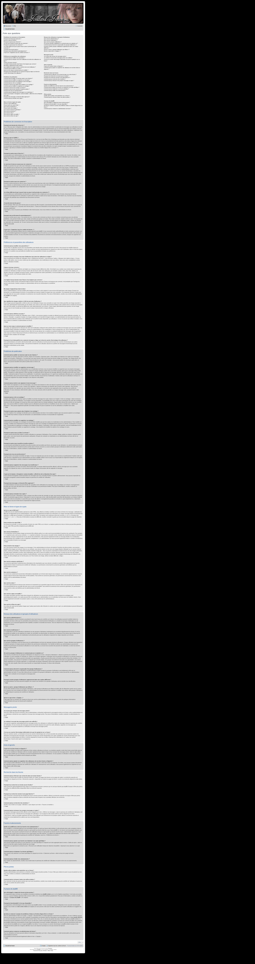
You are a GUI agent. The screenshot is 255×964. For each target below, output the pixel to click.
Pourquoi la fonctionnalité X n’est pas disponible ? (56, 104)
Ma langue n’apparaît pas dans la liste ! (13, 65)
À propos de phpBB (15, 897)
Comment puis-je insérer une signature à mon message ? (17, 81)
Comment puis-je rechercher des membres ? (55, 79)
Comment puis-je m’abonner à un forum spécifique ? (56, 89)
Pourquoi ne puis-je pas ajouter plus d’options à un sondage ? (18, 84)
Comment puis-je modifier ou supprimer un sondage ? (17, 86)
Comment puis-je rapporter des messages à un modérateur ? (18, 92)
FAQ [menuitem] (15, 26)
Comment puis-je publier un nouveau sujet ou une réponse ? (18, 78)
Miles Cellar (50, 950)
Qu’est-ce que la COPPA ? (10, 40)
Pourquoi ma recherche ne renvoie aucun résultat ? (56, 76)
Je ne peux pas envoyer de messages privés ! (55, 56)
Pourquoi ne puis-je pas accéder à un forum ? (15, 87)
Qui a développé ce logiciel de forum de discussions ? (57, 102)
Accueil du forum (10, 945)
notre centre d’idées (22, 906)
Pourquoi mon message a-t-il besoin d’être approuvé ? (17, 96)
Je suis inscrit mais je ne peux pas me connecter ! (16, 43)
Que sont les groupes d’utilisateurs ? (53, 41)
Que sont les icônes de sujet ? (11, 115)
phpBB (38, 949)
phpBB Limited (47, 894)
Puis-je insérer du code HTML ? (11, 105)
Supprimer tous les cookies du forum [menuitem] (57, 945)
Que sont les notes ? (9, 112)
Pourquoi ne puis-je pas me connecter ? (13, 44)
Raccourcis (8, 26)
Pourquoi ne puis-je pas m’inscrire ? (12, 41)
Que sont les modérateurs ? (50, 40)
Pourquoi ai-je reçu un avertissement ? (13, 90)
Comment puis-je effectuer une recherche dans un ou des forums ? (60, 74)
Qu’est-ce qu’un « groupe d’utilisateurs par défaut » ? (56, 49)
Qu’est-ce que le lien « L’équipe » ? (52, 51)
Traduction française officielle (40, 950)
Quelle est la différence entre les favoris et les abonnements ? (59, 85)
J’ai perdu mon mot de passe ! (11, 49)
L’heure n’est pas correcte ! (10, 62)
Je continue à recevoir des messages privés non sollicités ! (58, 57)
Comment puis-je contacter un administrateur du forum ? (57, 108)
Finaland (50, 948)
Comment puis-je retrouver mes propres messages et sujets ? (59, 80)
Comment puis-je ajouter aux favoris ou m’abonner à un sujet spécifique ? (61, 87)
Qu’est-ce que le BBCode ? (10, 103)
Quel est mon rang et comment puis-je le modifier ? (16, 70)
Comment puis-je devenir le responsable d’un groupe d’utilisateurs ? (60, 44)
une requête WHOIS (76, 917)
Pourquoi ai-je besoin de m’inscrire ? (12, 38)
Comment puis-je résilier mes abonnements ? (55, 90)
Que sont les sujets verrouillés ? (11, 114)
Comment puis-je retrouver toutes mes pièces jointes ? (57, 97)
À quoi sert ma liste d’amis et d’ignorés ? (53, 66)
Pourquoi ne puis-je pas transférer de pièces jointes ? (16, 89)
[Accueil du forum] (43, 13)
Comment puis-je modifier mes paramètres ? (14, 57)
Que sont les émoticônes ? (10, 106)
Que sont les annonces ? (10, 111)
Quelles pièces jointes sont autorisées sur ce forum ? (57, 95)
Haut (6, 133)
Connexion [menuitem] (79, 26)
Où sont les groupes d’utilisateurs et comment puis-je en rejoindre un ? (61, 43)
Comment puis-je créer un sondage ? (13, 83)
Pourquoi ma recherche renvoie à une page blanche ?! (57, 77)
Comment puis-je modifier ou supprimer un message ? (17, 80)
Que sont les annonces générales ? (12, 109)
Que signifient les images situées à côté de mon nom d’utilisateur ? (20, 67)
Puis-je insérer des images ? (11, 108)
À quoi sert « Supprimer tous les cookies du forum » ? (17, 52)
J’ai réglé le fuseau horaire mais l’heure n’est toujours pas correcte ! (20, 64)
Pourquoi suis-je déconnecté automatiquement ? (15, 51)
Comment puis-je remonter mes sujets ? (13, 98)
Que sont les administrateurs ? (51, 38)
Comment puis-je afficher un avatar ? (13, 68)
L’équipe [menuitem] (44, 945)
